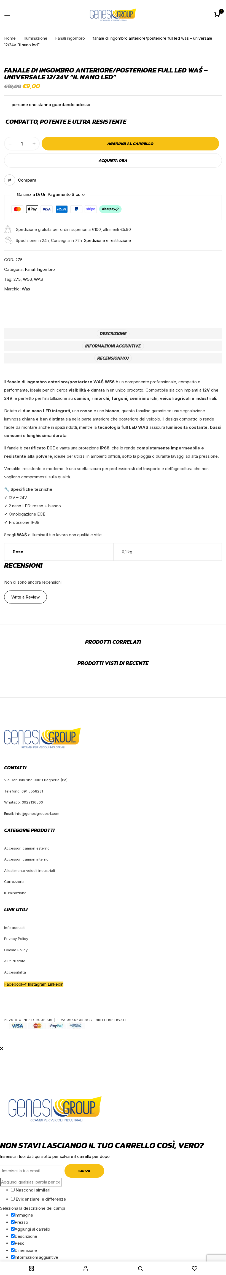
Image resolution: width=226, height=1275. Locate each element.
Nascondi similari (32, 1190)
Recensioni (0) (113, 358)
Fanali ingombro (70, 38)
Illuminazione (35, 38)
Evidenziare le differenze (40, 1199)
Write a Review (25, 597)
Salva (84, 1171)
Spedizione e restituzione (107, 240)
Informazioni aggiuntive (113, 346)
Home (10, 38)
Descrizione (113, 333)
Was (26, 289)
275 (17, 279)
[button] (218, 15)
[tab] (113, 333)
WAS (38, 279)
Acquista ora (113, 160)
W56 (27, 279)
